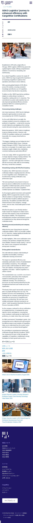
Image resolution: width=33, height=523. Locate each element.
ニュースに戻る (7, 6)
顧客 (3, 351)
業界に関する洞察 (7, 348)
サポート (4, 492)
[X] (11, 34)
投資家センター (6, 471)
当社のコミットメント (8, 448)
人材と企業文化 (6, 353)
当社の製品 (5, 454)
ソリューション (6, 488)
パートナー (5, 490)
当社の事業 (5, 457)
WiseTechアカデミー (8, 473)
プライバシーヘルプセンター (10, 475)
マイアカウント (9, 500)
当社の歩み (5, 452)
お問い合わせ (6, 478)
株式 (2, 35)
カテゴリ (2, 24)
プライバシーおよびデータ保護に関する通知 (13, 515)
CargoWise (5, 485)
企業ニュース (6, 346)
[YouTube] (11, 507)
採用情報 (4, 467)
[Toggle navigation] (30, 3)
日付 (2, 31)
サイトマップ (18, 513)
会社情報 (4, 446)
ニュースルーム (6, 469)
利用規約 (25, 513)
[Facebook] (9, 34)
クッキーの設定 (7, 517)
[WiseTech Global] (7, 3)
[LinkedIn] (8, 34)
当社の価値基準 (6, 450)
